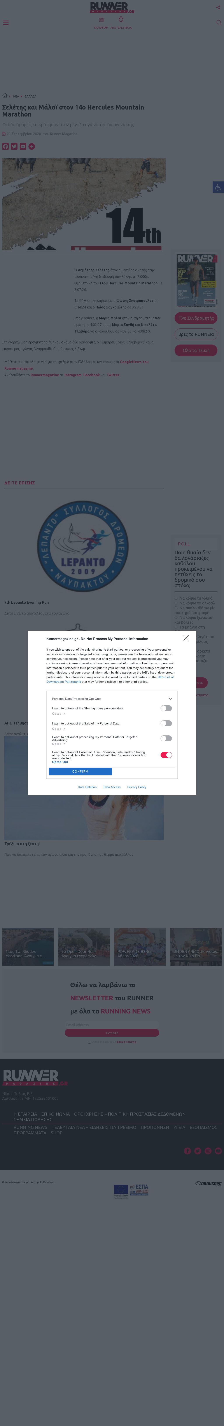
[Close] (188, 639)
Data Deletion (87, 787)
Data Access (112, 787)
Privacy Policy (136, 787)
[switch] (166, 708)
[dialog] (112, 713)
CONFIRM (80, 771)
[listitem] (112, 698)
